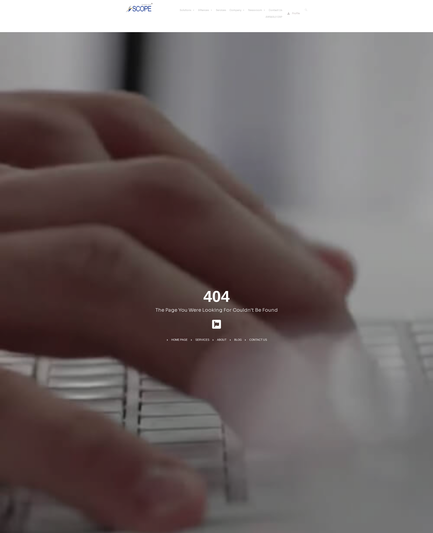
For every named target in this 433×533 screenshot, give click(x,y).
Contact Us (275, 10)
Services (221, 10)
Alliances (203, 10)
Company (235, 10)
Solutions (185, 10)
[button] (306, 10)
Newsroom (255, 10)
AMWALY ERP (274, 16)
